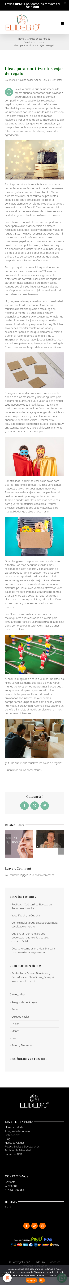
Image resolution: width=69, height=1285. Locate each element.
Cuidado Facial (20, 1016)
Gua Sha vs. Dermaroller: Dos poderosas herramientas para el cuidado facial (30, 937)
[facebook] (26, 1226)
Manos (15, 1031)
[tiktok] (34, 1226)
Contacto (10, 1182)
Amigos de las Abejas (29, 79)
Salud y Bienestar (52, 79)
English (9, 1207)
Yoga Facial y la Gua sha (26, 915)
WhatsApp (11, 1185)
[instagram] (42, 1226)
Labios (15, 1023)
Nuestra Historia (14, 1127)
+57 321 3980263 (14, 1189)
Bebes (15, 1009)
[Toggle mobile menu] (62, 23)
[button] (8, 844)
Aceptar (31, 1280)
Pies (14, 1038)
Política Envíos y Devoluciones (22, 1146)
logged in (25, 875)
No (41, 1280)
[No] (65, 1275)
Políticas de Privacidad (18, 1150)
